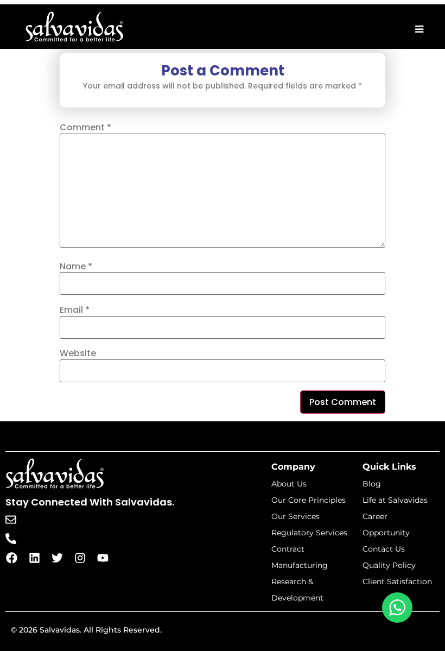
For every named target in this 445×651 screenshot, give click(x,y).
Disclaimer (417, 633)
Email (75, 310)
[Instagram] (79, 558)
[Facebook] (11, 558)
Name (76, 266)
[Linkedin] (34, 558)
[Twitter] (57, 558)
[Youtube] (102, 558)
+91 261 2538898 (57, 538)
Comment (85, 127)
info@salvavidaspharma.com (83, 519)
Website (78, 353)
